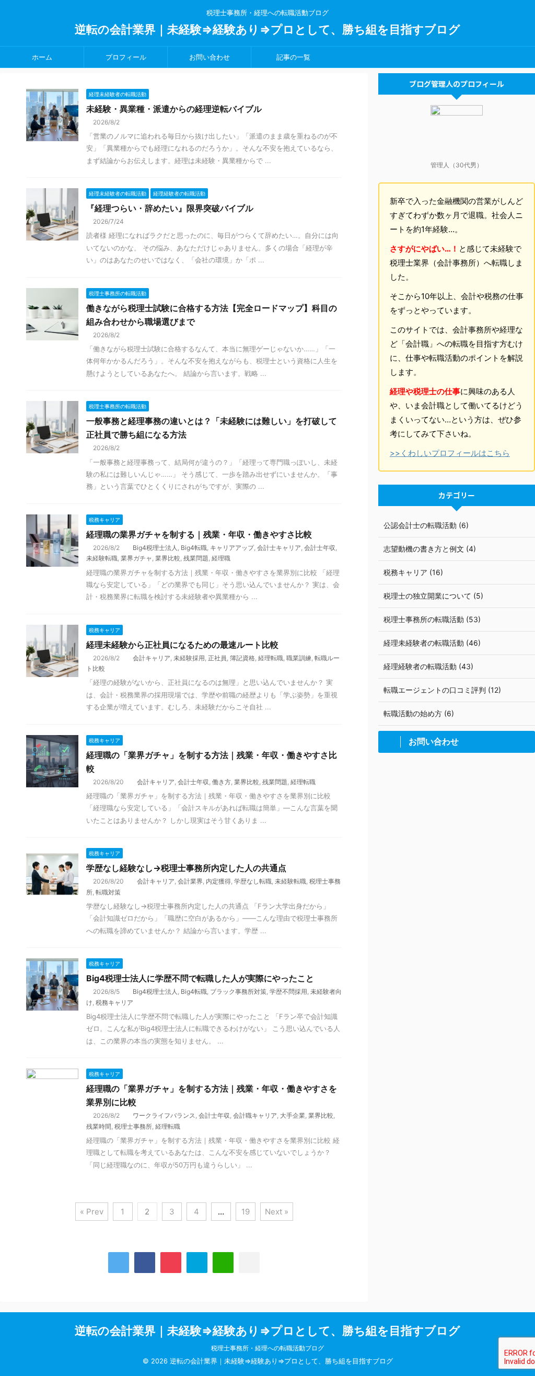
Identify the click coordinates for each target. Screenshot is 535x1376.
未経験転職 (102, 558)
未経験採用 (189, 658)
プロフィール (126, 57)
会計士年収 (319, 548)
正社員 (217, 658)
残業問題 (195, 558)
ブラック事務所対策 (238, 991)
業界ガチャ (136, 558)
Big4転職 (194, 548)
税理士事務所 (133, 1126)
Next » (276, 1212)
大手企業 (292, 1115)
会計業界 (190, 881)
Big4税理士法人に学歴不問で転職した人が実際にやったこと (200, 978)
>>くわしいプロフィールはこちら (450, 453)
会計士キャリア (279, 548)
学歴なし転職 (253, 881)
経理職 (221, 558)
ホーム (42, 57)
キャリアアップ (232, 548)
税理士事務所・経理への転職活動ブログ (267, 1348)
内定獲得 (218, 881)
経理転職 (270, 658)
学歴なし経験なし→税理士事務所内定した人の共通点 (186, 868)
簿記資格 (242, 658)
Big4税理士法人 (155, 548)
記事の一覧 (293, 57)
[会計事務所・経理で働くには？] (197, 1262)
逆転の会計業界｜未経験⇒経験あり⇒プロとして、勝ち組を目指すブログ (267, 29)
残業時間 (98, 1126)
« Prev (91, 1212)
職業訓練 (298, 658)
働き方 (221, 782)
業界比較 (167, 558)
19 (245, 1212)
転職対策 (108, 892)
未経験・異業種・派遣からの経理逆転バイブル (174, 109)
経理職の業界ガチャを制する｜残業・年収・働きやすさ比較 (199, 534)
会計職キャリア (255, 1115)
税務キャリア (114, 1002)
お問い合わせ (209, 57)
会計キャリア (151, 658)
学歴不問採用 (288, 991)
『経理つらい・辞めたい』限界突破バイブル (169, 208)
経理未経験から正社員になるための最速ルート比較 (182, 644)
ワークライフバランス (164, 1115)
